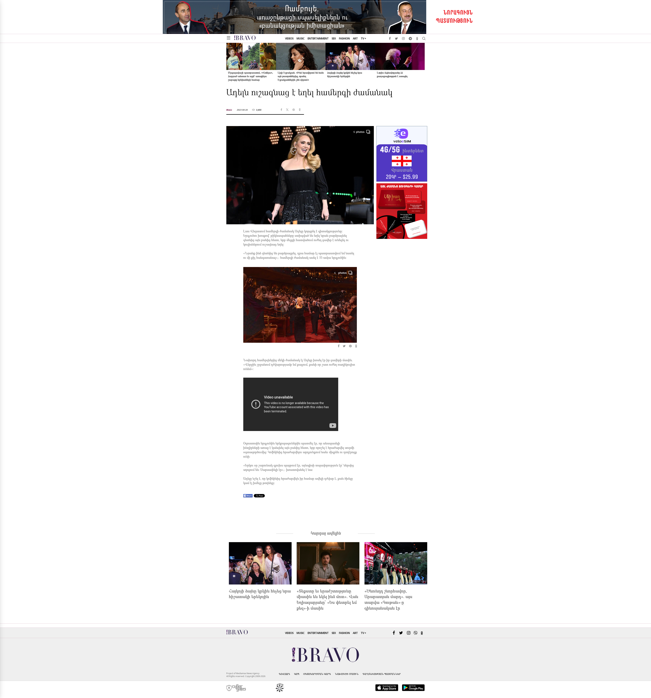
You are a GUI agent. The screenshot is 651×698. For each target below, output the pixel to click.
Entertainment (318, 38)
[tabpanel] (300, 307)
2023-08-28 (242, 109)
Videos (289, 38)
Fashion (344, 38)
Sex (334, 38)
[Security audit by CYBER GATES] (236, 688)
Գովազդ (284, 673)
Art (355, 38)
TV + (363, 38)
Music (300, 38)
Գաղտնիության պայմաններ (382, 673)
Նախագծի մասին (347, 673)
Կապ (296, 673)
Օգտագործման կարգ (317, 673)
